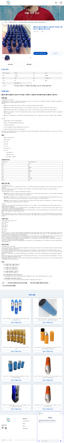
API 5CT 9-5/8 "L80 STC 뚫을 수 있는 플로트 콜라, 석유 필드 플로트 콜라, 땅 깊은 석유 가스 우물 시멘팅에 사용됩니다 (47, 319)
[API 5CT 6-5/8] (48, 365)
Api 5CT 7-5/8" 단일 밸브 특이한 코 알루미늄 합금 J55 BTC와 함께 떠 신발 (16, 348)
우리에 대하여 (26, 421)
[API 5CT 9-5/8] (48, 308)
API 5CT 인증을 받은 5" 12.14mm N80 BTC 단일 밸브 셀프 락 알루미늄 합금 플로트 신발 (16, 319)
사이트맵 (10, 440)
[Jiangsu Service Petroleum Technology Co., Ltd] (8, 3)
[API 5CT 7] (16, 394)
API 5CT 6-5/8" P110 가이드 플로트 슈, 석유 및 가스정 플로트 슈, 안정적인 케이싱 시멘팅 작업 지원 (48, 377)
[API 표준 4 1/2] (16, 365)
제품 (6, 22)
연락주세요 (25, 428)
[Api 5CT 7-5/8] (16, 337)
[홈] (8, 420)
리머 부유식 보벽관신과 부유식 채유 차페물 (17, 282)
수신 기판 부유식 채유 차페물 (8, 285)
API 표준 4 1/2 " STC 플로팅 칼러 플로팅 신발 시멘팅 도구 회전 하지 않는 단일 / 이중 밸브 (16, 377)
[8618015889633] (3, 428)
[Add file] (39, 441)
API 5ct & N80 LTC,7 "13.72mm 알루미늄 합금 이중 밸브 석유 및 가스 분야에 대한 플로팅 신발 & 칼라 (48, 348)
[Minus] (61, 413)
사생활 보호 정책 (4, 441)
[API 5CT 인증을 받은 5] (16, 308)
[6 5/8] (48, 394)
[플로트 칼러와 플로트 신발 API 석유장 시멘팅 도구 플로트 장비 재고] (16, 39)
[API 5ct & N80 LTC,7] (48, 337)
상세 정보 (10, 64)
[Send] (61, 441)
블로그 (24, 426)
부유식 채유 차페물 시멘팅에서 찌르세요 (39, 282)
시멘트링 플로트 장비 (13, 22)
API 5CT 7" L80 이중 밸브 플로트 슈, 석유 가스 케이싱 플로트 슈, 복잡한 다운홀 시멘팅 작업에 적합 (16, 406)
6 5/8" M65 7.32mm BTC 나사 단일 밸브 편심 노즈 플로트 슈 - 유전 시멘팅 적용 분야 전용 (48, 406)
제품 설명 (29, 64)
